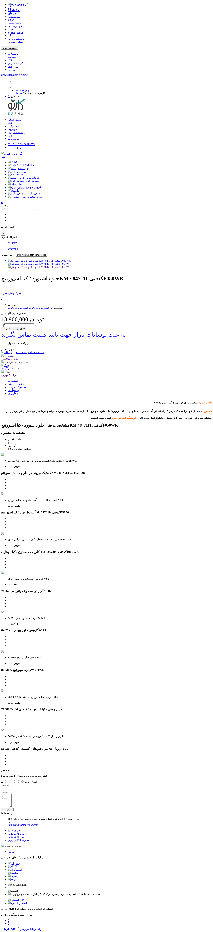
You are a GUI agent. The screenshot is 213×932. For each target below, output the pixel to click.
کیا (9, 7)
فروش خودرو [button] (33, 187)
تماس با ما (13, 69)
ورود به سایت (22, 90)
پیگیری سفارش (16, 63)
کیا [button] (15, 162)
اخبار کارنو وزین (16, 836)
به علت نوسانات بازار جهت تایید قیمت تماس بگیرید (63, 334)
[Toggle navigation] (7, 157)
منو (3, 156)
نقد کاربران (14, 393)
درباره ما (13, 66)
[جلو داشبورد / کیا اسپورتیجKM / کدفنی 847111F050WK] (39, 260)
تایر (10, 35)
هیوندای (12, 13)
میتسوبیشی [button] (30, 171)
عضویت (12, 147)
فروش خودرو (15, 32)
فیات (10, 29)
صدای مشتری (15, 41)
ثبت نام (19, 93)
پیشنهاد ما (13, 390)
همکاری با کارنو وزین (19, 840)
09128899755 (20, 75)
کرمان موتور (15, 22)
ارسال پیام (7, 809)
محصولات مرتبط (17, 387)
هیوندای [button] (24, 168)
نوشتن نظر (9, 293)
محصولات (13, 53)
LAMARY (14, 10)
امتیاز (34, 781)
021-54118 (7, 75)
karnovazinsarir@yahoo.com (23, 824)
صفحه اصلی (14, 119)
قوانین (11, 851)
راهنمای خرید (15, 830)
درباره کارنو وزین (17, 833)
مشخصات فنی (16, 384)
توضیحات (13, 380)
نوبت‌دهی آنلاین (16, 38)
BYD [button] (20, 174)
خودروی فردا (15, 26)
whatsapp (13, 248)
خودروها (12, 56)
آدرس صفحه (8, 254)
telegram (12, 242)
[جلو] (39, 267)
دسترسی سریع (9, 48)
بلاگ (10, 60)
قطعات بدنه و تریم (39, 307)
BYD (11, 19)
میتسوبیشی (14, 16)
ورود (21, 147)
